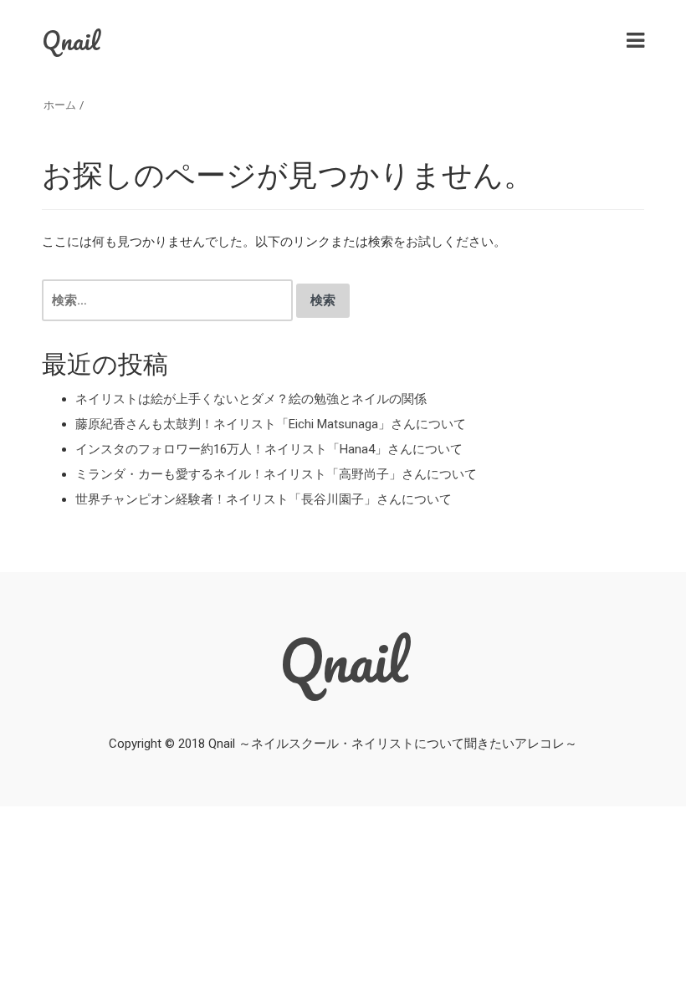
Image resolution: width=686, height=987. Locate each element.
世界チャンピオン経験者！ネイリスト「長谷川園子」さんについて (263, 499)
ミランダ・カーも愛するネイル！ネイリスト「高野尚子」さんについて (276, 474)
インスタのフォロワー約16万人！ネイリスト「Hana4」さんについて (269, 449)
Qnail (71, 40)
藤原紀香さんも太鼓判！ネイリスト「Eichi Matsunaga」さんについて (270, 424)
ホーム (60, 105)
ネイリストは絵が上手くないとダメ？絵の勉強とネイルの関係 (251, 399)
